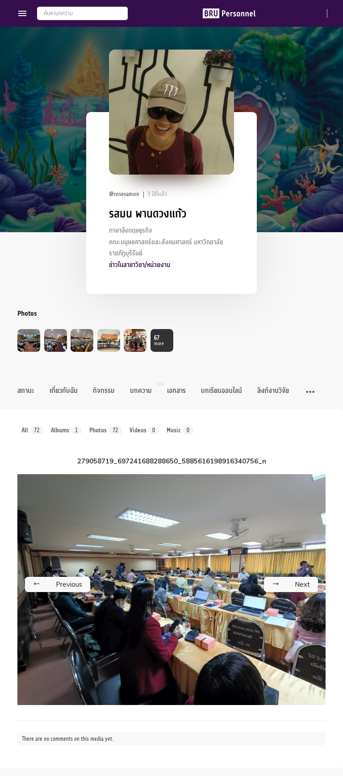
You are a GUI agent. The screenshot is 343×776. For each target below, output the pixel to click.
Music (178, 430)
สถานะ (25, 390)
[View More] (310, 392)
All (30, 430)
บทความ (141, 390)
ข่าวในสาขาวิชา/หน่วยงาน (139, 265)
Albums (64, 430)
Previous (69, 584)
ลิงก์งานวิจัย (273, 390)
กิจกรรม (104, 390)
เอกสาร (176, 390)
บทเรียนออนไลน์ (221, 390)
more (159, 340)
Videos (142, 430)
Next (302, 584)
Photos (103, 430)
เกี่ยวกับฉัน (64, 390)
